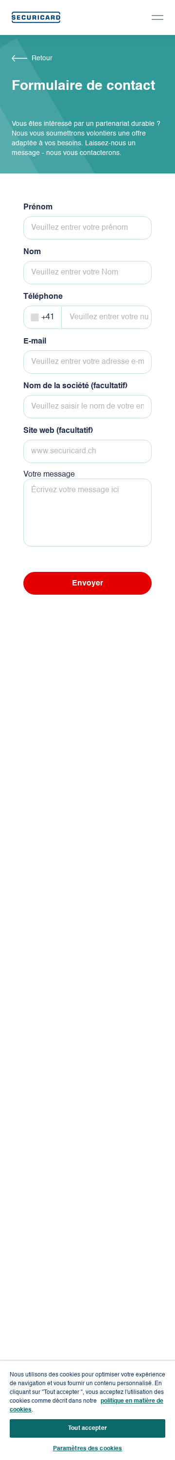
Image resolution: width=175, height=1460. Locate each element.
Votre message (49, 475)
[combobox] (45, 317)
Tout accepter (87, 1428)
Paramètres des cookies (87, 1449)
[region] (87, 1410)
